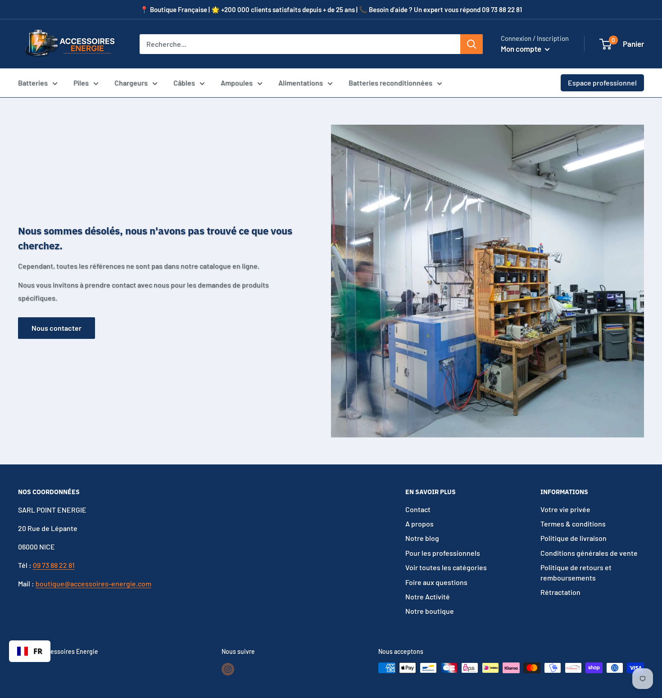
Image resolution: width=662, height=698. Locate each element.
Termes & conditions (573, 523)
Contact (418, 509)
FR (37, 651)
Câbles (184, 82)
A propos (419, 523)
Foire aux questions (436, 582)
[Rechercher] (471, 44)
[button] (605, 44)
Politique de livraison (573, 538)
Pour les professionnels (442, 553)
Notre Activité (427, 596)
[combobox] (29, 651)
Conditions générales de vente (589, 553)
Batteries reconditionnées (390, 82)
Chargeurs (131, 82)
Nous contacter (57, 328)
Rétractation (560, 592)
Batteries (33, 82)
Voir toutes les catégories (446, 567)
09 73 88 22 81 (54, 565)
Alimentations (300, 82)
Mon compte (522, 48)
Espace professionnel (602, 82)
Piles (81, 82)
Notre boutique (429, 611)
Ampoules (237, 82)
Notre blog (422, 538)
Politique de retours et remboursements (576, 572)
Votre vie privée (565, 509)
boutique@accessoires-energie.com (93, 583)
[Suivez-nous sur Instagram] (228, 668)
